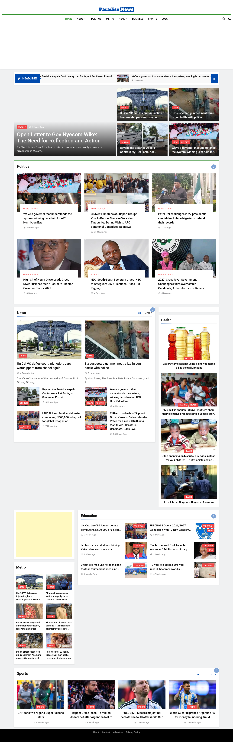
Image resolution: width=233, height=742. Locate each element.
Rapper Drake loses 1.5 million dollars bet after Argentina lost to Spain (91, 717)
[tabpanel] (40, 702)
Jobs (165, 18)
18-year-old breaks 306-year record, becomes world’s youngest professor (167, 569)
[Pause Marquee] (214, 78)
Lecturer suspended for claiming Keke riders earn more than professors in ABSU (100, 549)
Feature (22, 127)
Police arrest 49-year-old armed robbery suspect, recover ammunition (28, 625)
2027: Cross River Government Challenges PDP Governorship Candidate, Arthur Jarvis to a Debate (181, 284)
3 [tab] (206, 674)
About (96, 732)
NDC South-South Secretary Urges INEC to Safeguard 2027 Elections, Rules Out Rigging (116, 284)
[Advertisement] (116, 47)
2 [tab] (202, 674)
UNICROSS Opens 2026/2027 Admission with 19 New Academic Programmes (170, 530)
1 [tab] (198, 674)
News (80, 18)
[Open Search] (224, 18)
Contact (106, 732)
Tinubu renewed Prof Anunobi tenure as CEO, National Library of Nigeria (170, 549)
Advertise (118, 732)
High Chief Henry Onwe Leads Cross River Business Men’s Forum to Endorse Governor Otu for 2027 (48, 284)
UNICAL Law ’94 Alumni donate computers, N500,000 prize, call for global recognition (61, 417)
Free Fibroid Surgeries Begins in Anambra (189, 502)
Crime (175, 107)
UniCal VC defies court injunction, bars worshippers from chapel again (141, 117)
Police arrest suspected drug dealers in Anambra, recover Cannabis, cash (28, 655)
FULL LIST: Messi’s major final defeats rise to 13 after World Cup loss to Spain (142, 717)
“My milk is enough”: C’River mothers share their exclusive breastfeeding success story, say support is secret (188, 414)
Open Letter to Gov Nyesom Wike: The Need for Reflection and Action (59, 137)
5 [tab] (215, 674)
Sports (152, 18)
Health (123, 18)
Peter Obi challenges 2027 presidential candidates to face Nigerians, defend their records (182, 218)
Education (25, 426)
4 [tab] (210, 674)
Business (137, 18)
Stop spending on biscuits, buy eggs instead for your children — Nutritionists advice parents (188, 460)
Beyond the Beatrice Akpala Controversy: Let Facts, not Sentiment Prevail (137, 152)
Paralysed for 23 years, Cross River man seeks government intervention (58, 655)
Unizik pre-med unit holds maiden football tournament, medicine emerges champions (101, 569)
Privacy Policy (133, 732)
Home (68, 18)
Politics (96, 18)
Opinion (125, 142)
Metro (110, 18)
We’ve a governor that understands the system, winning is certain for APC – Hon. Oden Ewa (137, 76)
